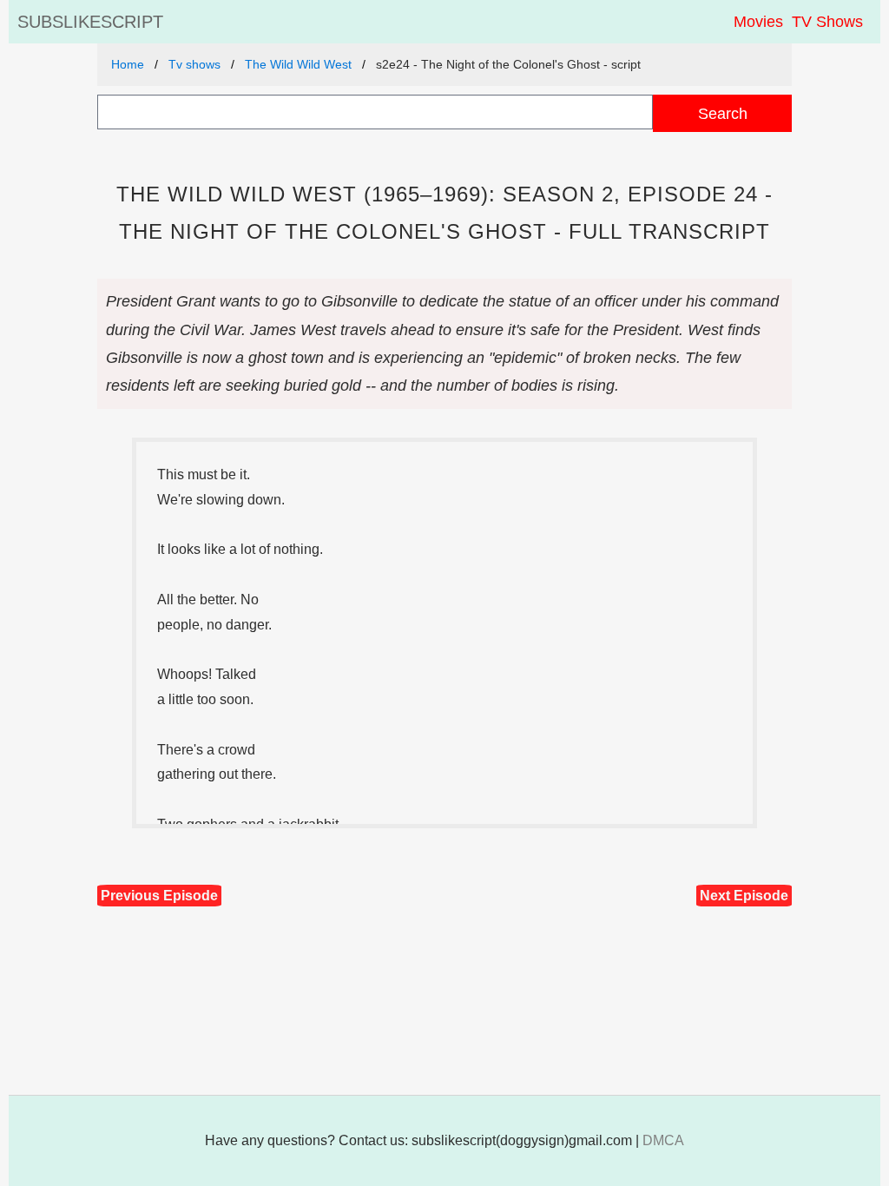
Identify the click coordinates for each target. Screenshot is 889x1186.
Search (722, 113)
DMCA (663, 1140)
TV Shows (827, 21)
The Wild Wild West (298, 64)
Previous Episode (159, 895)
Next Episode (744, 895)
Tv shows (194, 64)
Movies (758, 21)
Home (127, 64)
